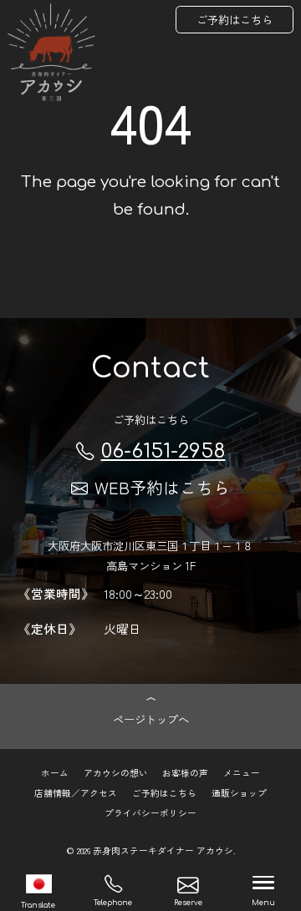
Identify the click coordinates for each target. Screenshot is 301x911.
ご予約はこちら (234, 20)
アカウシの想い (116, 773)
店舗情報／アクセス (75, 793)
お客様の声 (185, 773)
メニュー (241, 773)
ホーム (55, 773)
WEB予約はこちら (162, 487)
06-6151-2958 (163, 451)
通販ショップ (239, 793)
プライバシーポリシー (150, 813)
